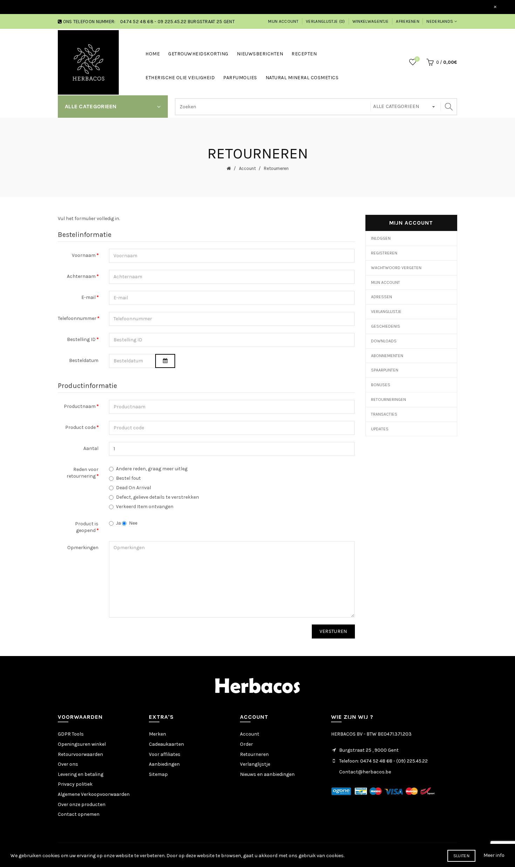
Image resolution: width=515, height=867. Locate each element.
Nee (133, 523)
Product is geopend (86, 527)
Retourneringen (388, 399)
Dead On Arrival (133, 488)
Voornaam (84, 255)
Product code (80, 427)
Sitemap (158, 774)
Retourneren (276, 168)
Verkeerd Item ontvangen (144, 507)
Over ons (68, 764)
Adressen (381, 296)
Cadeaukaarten (166, 744)
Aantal (90, 448)
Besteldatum (83, 360)
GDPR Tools (71, 734)
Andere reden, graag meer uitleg (151, 469)
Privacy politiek (75, 784)
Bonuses (380, 384)
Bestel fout (128, 478)
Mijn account (283, 21)
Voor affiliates (164, 754)
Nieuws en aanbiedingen (267, 774)
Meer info (493, 855)
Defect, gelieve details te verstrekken (157, 497)
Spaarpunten (384, 370)
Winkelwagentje (370, 21)
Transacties (384, 414)
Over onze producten (81, 804)
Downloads (384, 341)
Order (246, 744)
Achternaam (81, 276)
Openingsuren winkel (82, 744)
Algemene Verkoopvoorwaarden (94, 794)
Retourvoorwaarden (80, 754)
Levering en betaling (80, 774)
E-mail (88, 297)
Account (247, 168)
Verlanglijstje (386, 311)
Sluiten (461, 855)
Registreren (384, 253)
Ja (118, 523)
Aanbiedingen (164, 764)
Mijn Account (385, 282)
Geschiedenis (385, 326)
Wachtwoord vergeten (396, 267)
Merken (157, 734)
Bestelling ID (81, 339)
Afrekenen (407, 21)
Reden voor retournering (82, 472)
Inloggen (381, 238)
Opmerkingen (82, 548)
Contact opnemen (78, 814)
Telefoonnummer (77, 318)
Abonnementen (387, 355)
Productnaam (80, 406)
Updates (380, 428)
